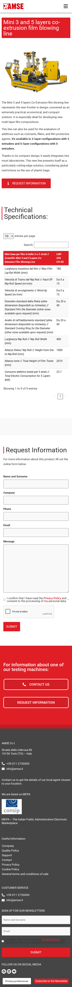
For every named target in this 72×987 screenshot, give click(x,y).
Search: (28, 244)
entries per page (25, 236)
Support (7, 855)
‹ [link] (54, 396)
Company (9, 492)
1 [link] (60, 396)
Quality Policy (10, 850)
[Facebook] (4, 971)
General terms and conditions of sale (25, 874)
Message (8, 541)
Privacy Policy (52, 598)
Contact (7, 860)
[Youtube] (14, 971)
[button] (66, 6)
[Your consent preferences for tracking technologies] (17, 981)
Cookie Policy (10, 869)
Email (6, 525)
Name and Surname (15, 476)
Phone (7, 509)
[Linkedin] (9, 971)
